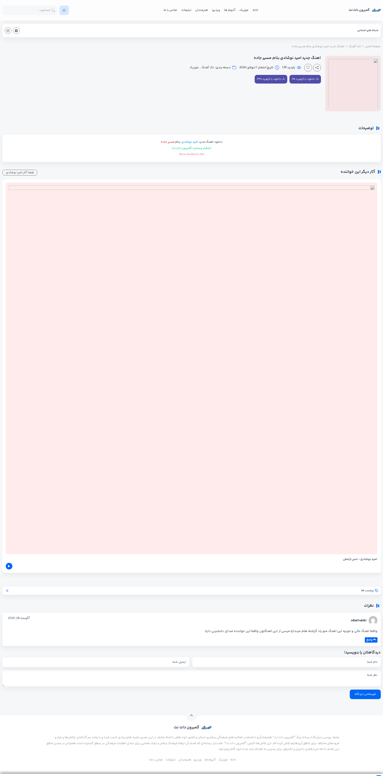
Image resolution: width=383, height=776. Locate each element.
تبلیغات (186, 10)
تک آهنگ (207, 67)
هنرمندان (201, 10)
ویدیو (216, 10)
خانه (255, 10)
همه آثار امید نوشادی (20, 172)
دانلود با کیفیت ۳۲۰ (269, 79)
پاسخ (369, 640)
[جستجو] (53, 10)
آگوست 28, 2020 (19, 618)
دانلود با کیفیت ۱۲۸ (303, 79)
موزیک (243, 10)
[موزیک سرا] (64, 10)
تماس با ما (170, 10)
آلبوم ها (229, 10)
